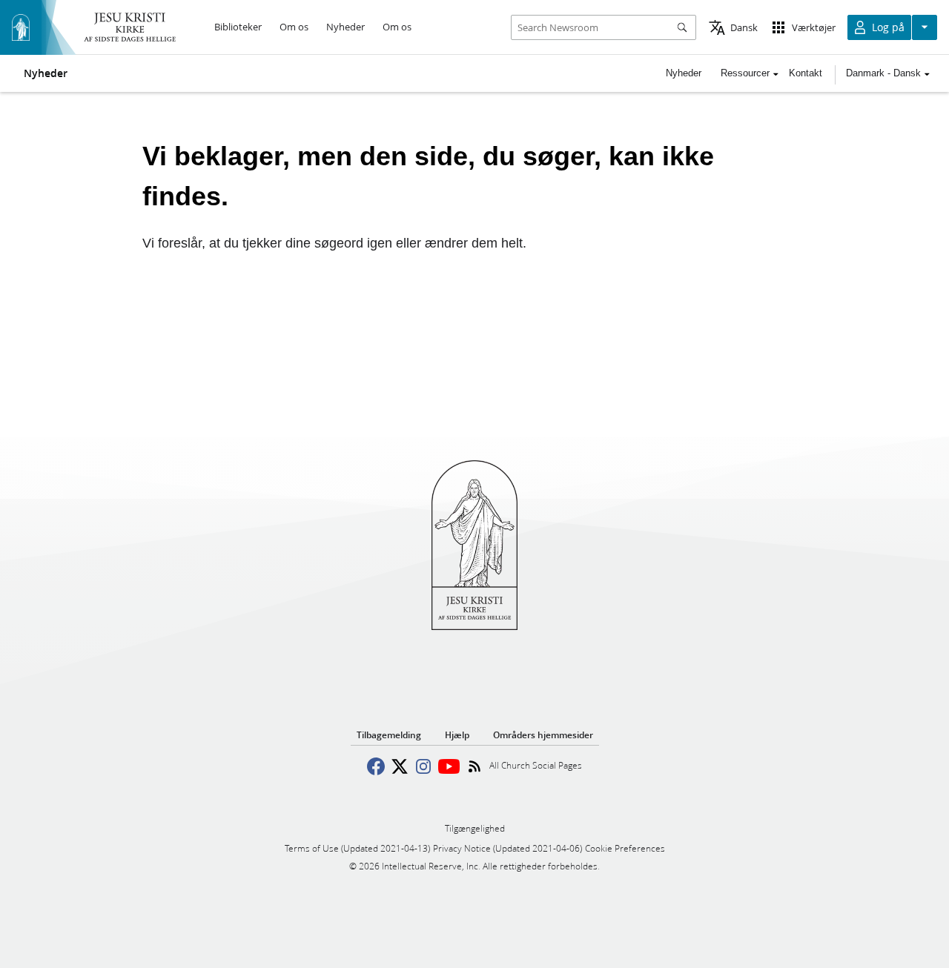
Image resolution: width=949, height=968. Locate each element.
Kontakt (805, 73)
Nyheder (45, 73)
